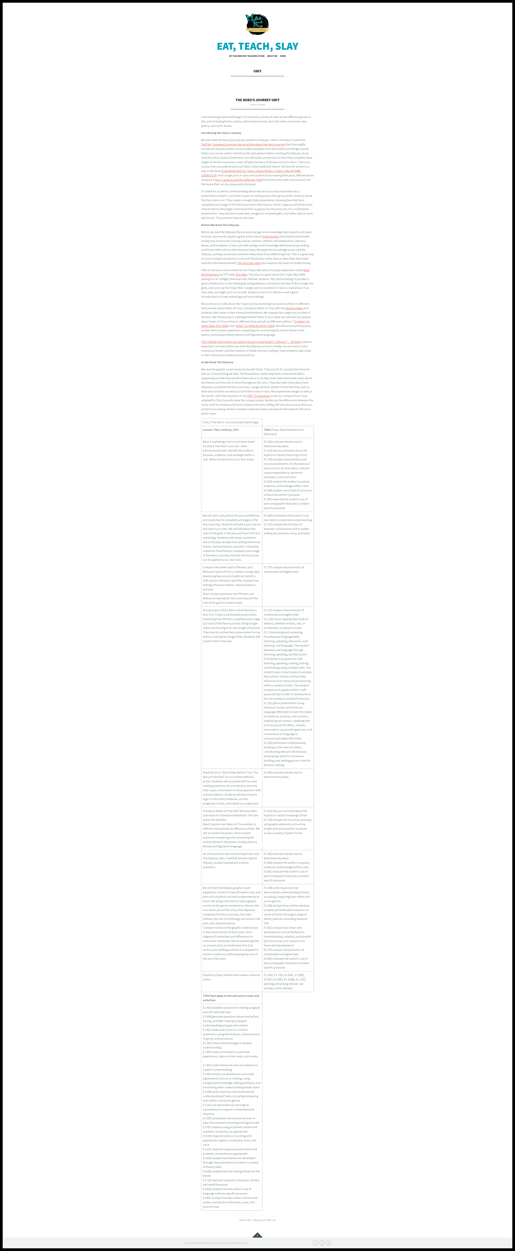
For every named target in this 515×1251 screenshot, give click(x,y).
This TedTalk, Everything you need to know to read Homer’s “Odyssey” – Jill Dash (251, 342)
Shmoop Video (294, 308)
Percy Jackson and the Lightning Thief (238, 180)
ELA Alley (241, 274)
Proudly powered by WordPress (198, 1243)
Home (283, 56)
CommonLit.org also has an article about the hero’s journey (248, 144)
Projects (261, 104)
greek (262, 1220)
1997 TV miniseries (258, 396)
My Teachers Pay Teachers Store (247, 56)
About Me (272, 56)
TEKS (268, 1220)
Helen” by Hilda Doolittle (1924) (255, 326)
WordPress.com (240, 1243)
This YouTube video (249, 263)
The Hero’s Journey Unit (258, 100)
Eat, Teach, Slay (257, 46)
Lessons (253, 104)
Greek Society (271, 236)
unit (274, 1220)
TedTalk (206, 144)
